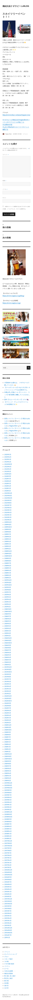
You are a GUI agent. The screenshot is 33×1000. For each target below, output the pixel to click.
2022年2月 (7, 469)
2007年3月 (7, 862)
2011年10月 (7, 730)
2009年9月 (8, 790)
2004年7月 (8, 935)
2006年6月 (8, 884)
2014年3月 (7, 660)
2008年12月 (8, 812)
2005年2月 (7, 923)
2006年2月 (8, 894)
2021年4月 (7, 486)
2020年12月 (8, 493)
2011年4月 (7, 744)
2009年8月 (8, 792)
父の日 (6, 988)
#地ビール (21, 122)
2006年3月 (8, 891)
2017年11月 (7, 582)
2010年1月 (7, 780)
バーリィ (7, 966)
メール (5, 189)
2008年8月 (8, 821)
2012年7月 (7, 708)
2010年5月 (7, 771)
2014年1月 (7, 664)
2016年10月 (8, 611)
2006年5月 (8, 887)
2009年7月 (8, 795)
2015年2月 (7, 633)
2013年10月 (8, 672)
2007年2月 (7, 865)
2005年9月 (8, 906)
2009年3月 (8, 805)
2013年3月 (7, 689)
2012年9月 (7, 703)
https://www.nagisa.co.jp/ (12, 303)
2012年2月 (7, 720)
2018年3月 (7, 573)
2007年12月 (8, 841)
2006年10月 (8, 875)
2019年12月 (8, 522)
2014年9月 (7, 645)
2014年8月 (7, 648)
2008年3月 (8, 833)
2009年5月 (8, 800)
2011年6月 (7, 739)
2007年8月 (8, 850)
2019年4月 (7, 541)
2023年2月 (7, 462)
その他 (6, 961)
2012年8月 (7, 706)
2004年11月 (8, 930)
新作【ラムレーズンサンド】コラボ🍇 (16, 399)
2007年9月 (8, 848)
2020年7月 (7, 505)
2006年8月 (8, 879)
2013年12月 (8, 667)
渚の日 (6, 985)
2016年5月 (7, 621)
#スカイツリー (18, 127)
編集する (5, 129)
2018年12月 (8, 551)
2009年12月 (8, 783)
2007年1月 (7, 867)
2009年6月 (8, 797)
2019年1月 (7, 549)
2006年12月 (8, 870)
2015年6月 (7, 623)
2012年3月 (7, 718)
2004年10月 (8, 933)
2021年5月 (7, 483)
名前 (4, 180)
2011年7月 (7, 737)
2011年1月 (7, 751)
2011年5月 (7, 742)
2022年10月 (8, 464)
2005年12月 (8, 899)
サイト (4, 197)
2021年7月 (7, 479)
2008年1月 (7, 838)
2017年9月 (7, 587)
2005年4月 (8, 918)
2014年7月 (7, 650)
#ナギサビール (7, 120)
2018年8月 (7, 561)
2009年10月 (8, 788)
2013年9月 (7, 674)
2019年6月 (7, 536)
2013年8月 (7, 677)
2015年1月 (7, 635)
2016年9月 (7, 614)
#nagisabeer (23, 120)
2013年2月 (7, 691)
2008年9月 (8, 819)
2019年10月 (8, 527)
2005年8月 (8, 908)
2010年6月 (7, 768)
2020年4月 (8, 512)
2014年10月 (8, 643)
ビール (6, 968)
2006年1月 (7, 896)
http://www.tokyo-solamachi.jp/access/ (16, 115)
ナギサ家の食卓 (9, 964)
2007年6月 (8, 855)
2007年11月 (8, 843)
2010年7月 (7, 766)
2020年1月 (7, 520)
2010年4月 (7, 773)
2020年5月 (7, 510)
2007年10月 (8, 846)
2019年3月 (7, 544)
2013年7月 (7, 679)
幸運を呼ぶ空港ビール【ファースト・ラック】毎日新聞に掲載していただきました (17, 394)
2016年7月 (7, 616)
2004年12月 (8, 928)
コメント (6, 154)
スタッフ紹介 (8, 959)
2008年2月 (8, 836)
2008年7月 (8, 824)
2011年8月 (7, 734)
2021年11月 (7, 474)
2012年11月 (7, 698)
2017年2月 (7, 604)
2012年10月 (8, 701)
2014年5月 (7, 655)
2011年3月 (7, 747)
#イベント (26, 127)
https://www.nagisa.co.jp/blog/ (13, 296)
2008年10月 (8, 817)
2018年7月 (7, 563)
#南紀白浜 (15, 120)
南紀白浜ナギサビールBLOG (16, 6)
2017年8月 (7, 590)
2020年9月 (8, 500)
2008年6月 (8, 826)
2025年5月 (7, 454)
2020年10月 (8, 498)
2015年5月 (7, 626)
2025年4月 (7, 457)
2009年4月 (8, 802)
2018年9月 (7, 558)
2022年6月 (7, 466)
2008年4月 (8, 831)
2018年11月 (7, 553)
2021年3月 (7, 488)
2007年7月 (7, 853)
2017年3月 (7, 602)
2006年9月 (8, 877)
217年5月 (7, 937)
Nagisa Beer (8, 134)
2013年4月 (7, 686)
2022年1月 (7, 471)
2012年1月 (7, 722)
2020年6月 (8, 507)
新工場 (6, 981)
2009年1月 (7, 809)
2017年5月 (7, 597)
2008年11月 (8, 814)
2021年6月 (7, 481)
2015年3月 (7, 631)
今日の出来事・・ (10, 971)
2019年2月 (7, 546)
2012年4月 (7, 715)
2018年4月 (7, 570)
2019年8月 (7, 532)
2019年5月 (7, 539)
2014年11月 (7, 640)
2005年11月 (8, 901)
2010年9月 (7, 761)
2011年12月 (7, 725)
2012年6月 (7, 710)
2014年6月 (7, 652)
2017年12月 (8, 580)
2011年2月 (7, 749)
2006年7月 (8, 882)
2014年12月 (8, 638)
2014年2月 (7, 662)
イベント (25, 134)
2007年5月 (7, 858)
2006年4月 (8, 889)
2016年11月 (7, 609)
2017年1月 (7, 607)
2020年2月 (7, 517)
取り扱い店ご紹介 (10, 976)
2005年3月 (7, 920)
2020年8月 (8, 503)
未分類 (6, 983)
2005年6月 (8, 913)
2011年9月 (7, 732)
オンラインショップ (10, 954)
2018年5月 (7, 568)
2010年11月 (7, 756)
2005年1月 (7, 925)
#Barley (10, 127)
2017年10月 (8, 585)
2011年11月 (7, 727)
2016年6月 (7, 619)
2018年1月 (7, 578)
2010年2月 (7, 778)
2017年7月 (7, 592)
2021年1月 (7, 491)
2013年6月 (7, 681)
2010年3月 (7, 776)
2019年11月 (7, 524)
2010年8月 (7, 763)
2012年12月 (8, 696)
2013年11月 (7, 669)
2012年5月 (7, 713)
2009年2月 (8, 807)
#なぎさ (5, 127)
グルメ (6, 956)
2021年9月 (7, 476)
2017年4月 (7, 599)
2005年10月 (8, 904)
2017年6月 (7, 594)
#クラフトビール (12, 122)
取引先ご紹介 (8, 978)
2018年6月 (7, 565)
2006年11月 (8, 872)
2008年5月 (8, 829)
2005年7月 (7, 911)
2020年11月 (8, 495)
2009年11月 (8, 785)
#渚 (11, 124)
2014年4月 (7, 657)
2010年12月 (8, 754)
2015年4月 (7, 628)
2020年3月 (7, 515)
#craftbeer (6, 124)
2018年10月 (8, 556)
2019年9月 (7, 529)
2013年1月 (7, 693)
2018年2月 (7, 575)
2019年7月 (7, 534)
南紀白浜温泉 (8, 973)
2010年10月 (8, 759)
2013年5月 (7, 684)
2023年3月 (7, 459)
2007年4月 (8, 860)
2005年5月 (7, 916)
